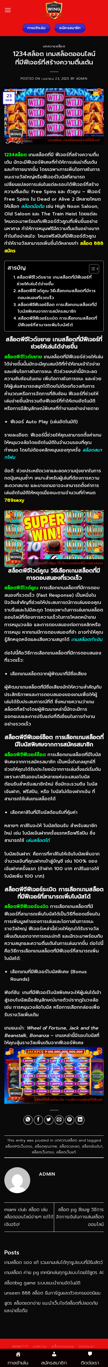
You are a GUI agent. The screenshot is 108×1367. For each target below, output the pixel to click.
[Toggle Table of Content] (91, 269)
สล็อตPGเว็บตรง (18, 1146)
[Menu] (7, 10)
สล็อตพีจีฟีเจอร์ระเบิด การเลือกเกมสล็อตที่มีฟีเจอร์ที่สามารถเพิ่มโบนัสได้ (57, 321)
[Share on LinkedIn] (80, 1120)
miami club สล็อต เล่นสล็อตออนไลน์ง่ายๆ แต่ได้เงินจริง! (28, 1217)
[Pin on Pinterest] (69, 1120)
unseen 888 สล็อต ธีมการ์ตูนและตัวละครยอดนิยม (52, 1293)
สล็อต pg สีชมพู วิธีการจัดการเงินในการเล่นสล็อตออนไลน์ (80, 1217)
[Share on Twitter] (49, 1120)
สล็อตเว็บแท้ (66, 1152)
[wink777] (54, 10)
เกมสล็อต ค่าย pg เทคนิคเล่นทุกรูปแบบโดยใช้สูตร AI (53, 1272)
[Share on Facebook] (38, 1120)
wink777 (20, 1346)
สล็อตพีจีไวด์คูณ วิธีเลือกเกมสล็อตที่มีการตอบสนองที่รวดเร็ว (57, 294)
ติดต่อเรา (86, 1346)
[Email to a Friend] (59, 1120)
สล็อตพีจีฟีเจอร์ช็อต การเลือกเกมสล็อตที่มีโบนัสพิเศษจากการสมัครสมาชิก (57, 307)
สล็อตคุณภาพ (46, 1146)
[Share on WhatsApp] (28, 1120)
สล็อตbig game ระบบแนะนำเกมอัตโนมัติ (42, 1283)
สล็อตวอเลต (69, 1146)
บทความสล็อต (54, 46)
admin (82, 78)
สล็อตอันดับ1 (92, 1146)
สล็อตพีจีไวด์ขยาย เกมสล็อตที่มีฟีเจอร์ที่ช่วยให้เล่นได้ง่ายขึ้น (54, 280)
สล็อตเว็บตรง (43, 1152)
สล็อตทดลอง (62, 1346)
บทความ (40, 1346)
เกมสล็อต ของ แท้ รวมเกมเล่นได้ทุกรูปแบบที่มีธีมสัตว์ (53, 1262)
